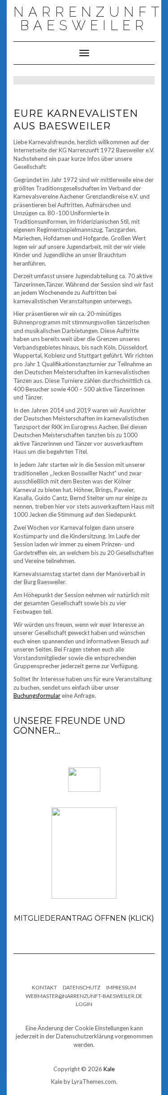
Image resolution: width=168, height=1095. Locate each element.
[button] (144, 762)
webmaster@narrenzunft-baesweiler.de (84, 996)
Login (84, 1004)
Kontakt (44, 987)
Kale (109, 1069)
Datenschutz (81, 987)
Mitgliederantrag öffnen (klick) (84, 918)
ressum (126, 987)
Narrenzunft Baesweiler (88, 18)
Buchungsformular (36, 695)
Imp (111, 987)
